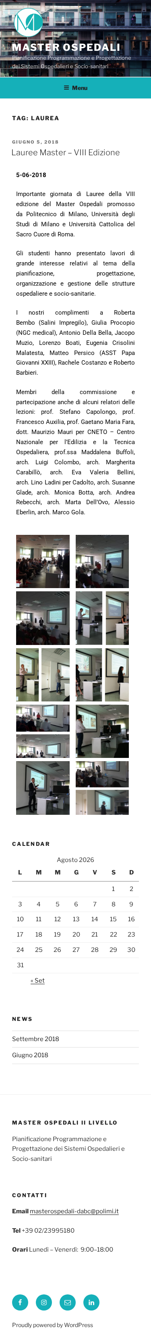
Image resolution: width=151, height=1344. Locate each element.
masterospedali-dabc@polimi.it (74, 1211)
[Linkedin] (91, 1302)
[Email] (68, 1302)
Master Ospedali (66, 47)
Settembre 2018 (35, 1039)
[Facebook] (20, 1302)
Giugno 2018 (30, 1055)
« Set (38, 980)
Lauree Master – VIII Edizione (65, 152)
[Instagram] (44, 1302)
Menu (79, 87)
